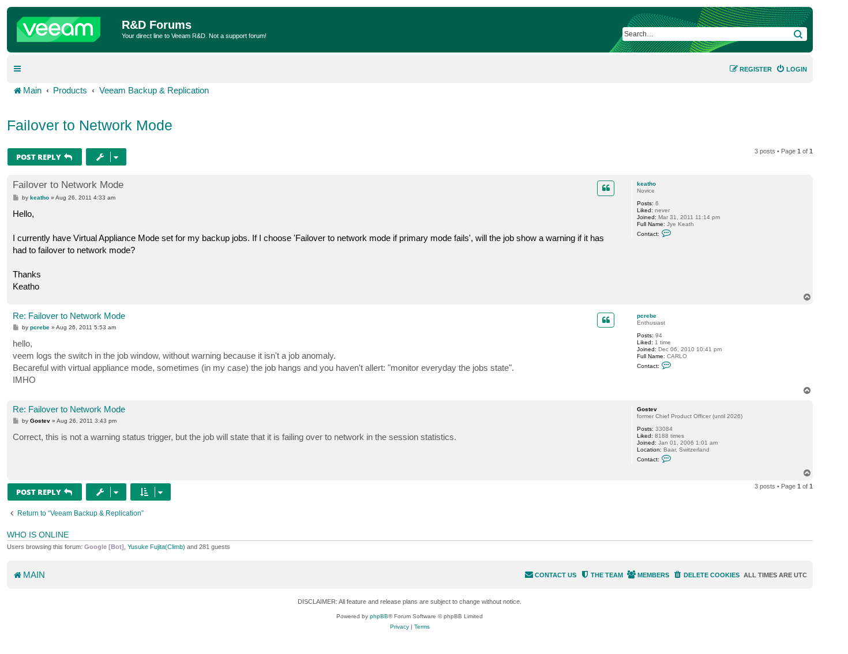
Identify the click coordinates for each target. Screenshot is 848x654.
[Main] (66, 26)
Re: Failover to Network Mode (69, 316)
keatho (646, 184)
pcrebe (646, 316)
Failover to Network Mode (89, 125)
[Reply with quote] (605, 188)
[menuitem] (791, 69)
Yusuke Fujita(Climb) (156, 546)
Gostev (647, 409)
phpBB (379, 616)
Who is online (38, 534)
